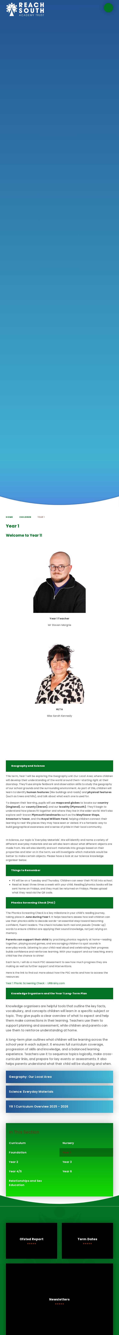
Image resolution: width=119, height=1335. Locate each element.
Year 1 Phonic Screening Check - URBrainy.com (35, 983)
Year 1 (41, 517)
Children (25, 517)
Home (9, 517)
